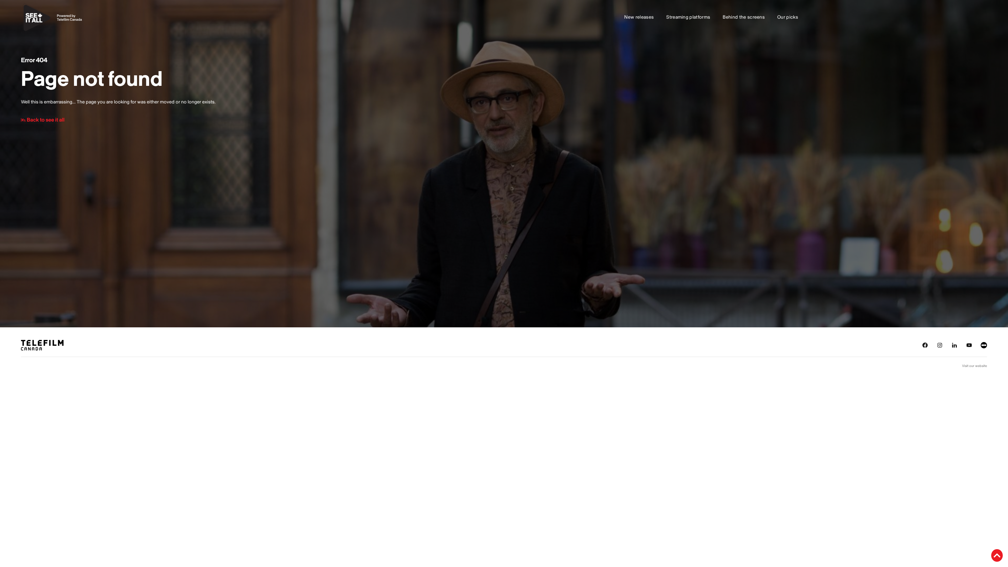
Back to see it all (46, 120)
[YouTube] (969, 345)
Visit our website (974, 366)
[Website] (984, 345)
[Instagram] (940, 345)
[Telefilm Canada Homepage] (42, 345)
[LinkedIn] (954, 345)
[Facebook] (925, 345)
